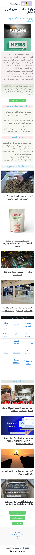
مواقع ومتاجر (28, 343)
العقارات (16, 334)
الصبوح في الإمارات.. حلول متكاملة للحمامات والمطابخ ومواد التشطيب (17, 309)
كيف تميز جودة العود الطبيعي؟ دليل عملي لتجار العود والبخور (17, 197)
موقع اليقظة (15, 3)
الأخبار (6, 353)
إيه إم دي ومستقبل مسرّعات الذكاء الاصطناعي (17, 273)
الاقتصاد (16, 325)
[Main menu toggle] (4, 4)
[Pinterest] (16, 551)
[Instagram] (13, 551)
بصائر (6, 323)
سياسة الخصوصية (17, 534)
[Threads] (11, 551)
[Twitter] (21, 551)
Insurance (16, 353)
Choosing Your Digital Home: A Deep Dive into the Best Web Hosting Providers (18, 441)
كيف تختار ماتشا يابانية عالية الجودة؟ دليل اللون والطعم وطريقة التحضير (17, 243)
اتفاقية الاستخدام (17, 536)
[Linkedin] (19, 551)
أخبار (17, 149)
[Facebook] (24, 551)
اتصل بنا (17, 532)
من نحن (17, 538)
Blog (6, 362)
